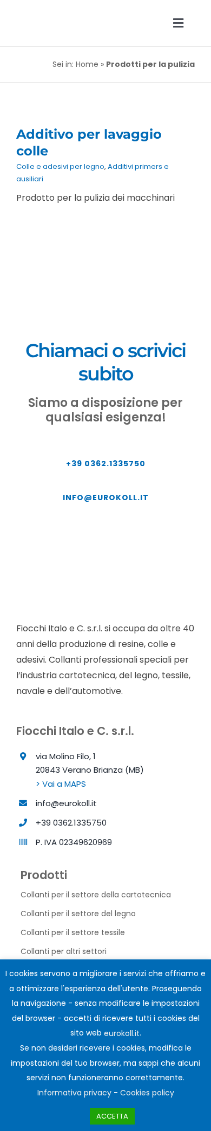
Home (87, 64)
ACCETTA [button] (112, 1116)
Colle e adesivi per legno (60, 166)
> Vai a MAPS (61, 783)
